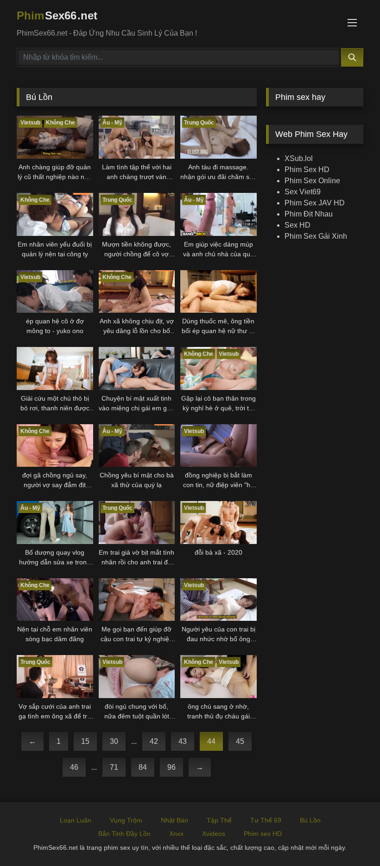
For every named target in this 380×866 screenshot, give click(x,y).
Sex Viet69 (303, 192)
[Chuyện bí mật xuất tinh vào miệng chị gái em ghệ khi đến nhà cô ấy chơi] (137, 368)
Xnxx (176, 833)
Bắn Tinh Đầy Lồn (124, 833)
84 (143, 767)
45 (240, 741)
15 (85, 741)
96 (171, 767)
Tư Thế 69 (265, 820)
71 (114, 767)
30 (114, 741)
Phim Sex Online (312, 181)
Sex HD (297, 225)
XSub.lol (299, 158)
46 (74, 767)
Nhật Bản (174, 820)
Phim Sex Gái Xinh (316, 236)
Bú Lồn (310, 820)
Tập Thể (219, 820)
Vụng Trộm (126, 820)
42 (154, 741)
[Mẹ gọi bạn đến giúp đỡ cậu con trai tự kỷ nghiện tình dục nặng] (137, 599)
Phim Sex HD (307, 169)
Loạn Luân (75, 820)
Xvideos (213, 833)
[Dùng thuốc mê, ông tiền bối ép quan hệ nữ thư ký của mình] (218, 291)
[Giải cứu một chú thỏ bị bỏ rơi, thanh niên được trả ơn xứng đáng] (55, 368)
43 (182, 741)
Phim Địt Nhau (309, 214)
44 (211, 741)
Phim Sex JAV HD (315, 203)
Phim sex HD (263, 833)
